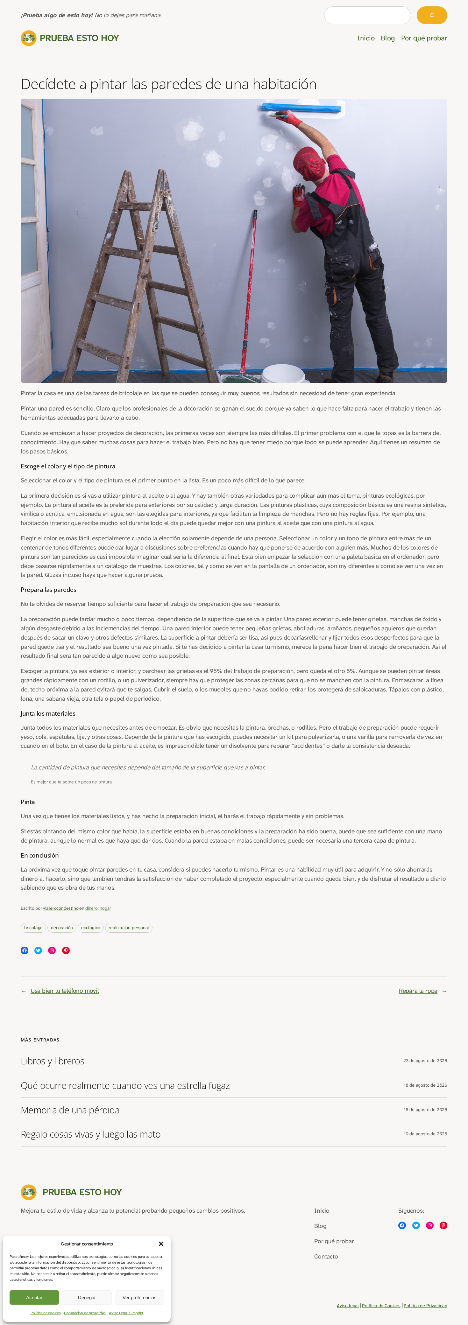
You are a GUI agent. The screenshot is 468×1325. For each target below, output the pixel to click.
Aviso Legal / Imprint (126, 1312)
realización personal (129, 928)
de (381, 1306)
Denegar (87, 1297)
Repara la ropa (418, 991)
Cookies (391, 1306)
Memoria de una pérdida (70, 1110)
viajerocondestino (61, 908)
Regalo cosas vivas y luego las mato (91, 1134)
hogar (105, 908)
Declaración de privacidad (85, 1312)
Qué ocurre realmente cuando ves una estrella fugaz (125, 1085)
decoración (62, 928)
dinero (91, 908)
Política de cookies (46, 1312)
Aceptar (34, 1297)
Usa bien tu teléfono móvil (65, 991)
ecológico (90, 928)
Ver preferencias (140, 1297)
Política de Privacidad (425, 1306)
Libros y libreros (52, 1061)
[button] (161, 1244)
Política (370, 1306)
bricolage (33, 928)
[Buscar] (432, 15)
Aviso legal (348, 1306)
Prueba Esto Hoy (79, 38)
